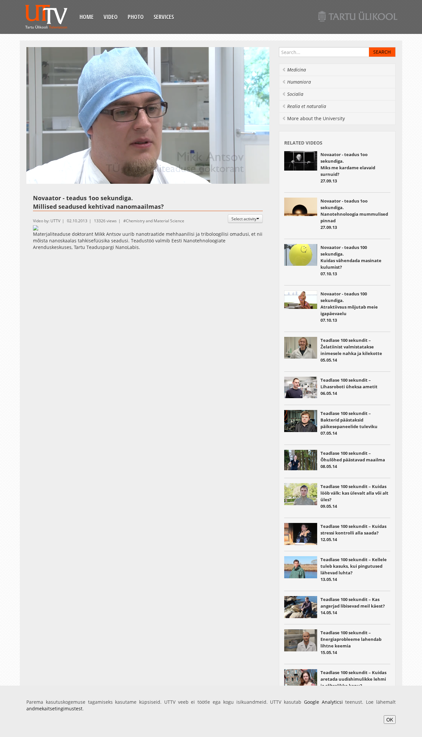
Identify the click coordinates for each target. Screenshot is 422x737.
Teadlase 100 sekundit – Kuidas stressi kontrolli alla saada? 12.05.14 (353, 532)
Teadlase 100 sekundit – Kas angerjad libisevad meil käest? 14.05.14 (352, 605)
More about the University (316, 118)
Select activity (243, 218)
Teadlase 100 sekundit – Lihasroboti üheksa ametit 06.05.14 (348, 386)
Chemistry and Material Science (155, 221)
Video (111, 17)
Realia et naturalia (306, 106)
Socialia (295, 94)
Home (86, 17)
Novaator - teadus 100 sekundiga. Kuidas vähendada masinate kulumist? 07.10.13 (350, 260)
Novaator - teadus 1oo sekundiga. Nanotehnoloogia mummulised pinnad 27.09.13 (354, 214)
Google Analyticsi (323, 702)
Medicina (296, 70)
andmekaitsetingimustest (54, 708)
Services (164, 17)
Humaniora (299, 82)
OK (389, 719)
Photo (136, 17)
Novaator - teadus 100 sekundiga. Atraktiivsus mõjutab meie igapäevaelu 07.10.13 (349, 307)
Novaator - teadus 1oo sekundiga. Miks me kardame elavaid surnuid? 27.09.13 (347, 167)
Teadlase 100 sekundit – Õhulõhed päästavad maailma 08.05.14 (352, 459)
